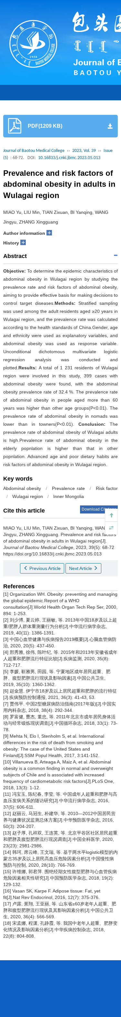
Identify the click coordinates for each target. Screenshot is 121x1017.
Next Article (81, 568)
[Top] (111, 515)
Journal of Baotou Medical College (34, 150)
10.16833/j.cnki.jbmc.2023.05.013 (69, 157)
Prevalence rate (68, 488)
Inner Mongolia (68, 496)
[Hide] (111, 528)
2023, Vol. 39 (84, 150)
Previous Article (44, 568)
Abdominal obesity (22, 488)
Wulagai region (27, 496)
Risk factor (107, 488)
